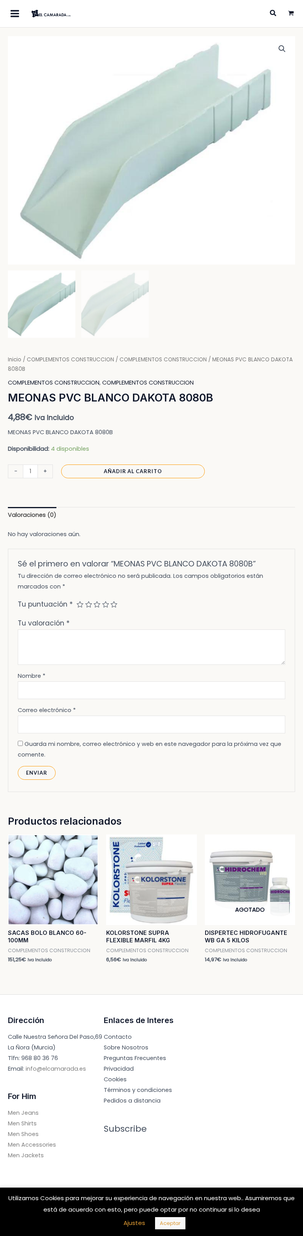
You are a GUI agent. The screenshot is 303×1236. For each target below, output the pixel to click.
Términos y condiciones (138, 1090)
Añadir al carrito (133, 471)
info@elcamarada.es (56, 1069)
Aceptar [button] (170, 1223)
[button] (282, 49)
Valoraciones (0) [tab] (32, 515)
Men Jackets (26, 1155)
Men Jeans (23, 1113)
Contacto (118, 1037)
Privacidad (119, 1069)
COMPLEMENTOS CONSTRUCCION (70, 359)
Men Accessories (32, 1145)
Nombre (31, 676)
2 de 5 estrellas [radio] (88, 604)
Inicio (14, 359)
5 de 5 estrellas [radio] (114, 604)
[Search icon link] (273, 14)
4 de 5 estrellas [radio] (105, 604)
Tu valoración (44, 623)
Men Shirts (22, 1123)
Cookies (115, 1079)
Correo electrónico (47, 710)
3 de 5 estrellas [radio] (97, 604)
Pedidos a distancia (132, 1101)
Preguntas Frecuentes (135, 1058)
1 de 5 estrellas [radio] (80, 604)
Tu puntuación (45, 604)
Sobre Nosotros (126, 1047)
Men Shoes (23, 1134)
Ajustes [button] (134, 1223)
